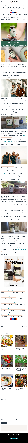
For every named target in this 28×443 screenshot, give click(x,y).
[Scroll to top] (26, 436)
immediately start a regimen (6, 141)
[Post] (15, 12)
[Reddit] (16, 12)
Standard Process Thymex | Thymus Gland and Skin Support (13, 290)
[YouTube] (17, 438)
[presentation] (7, 341)
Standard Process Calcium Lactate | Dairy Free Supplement (13, 308)
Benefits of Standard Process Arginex (8, 302)
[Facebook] (13, 12)
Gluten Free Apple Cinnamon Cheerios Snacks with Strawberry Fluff (21, 369)
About (9, 434)
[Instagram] (15, 438)
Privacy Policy (17, 434)
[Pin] (11, 12)
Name (2, 419)
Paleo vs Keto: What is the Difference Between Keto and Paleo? (7, 349)
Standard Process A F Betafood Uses (8, 296)
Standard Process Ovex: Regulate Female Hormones (11, 314)
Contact (12, 434)
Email (16, 419)
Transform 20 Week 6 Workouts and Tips (5, 325)
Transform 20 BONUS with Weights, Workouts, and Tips (21, 325)
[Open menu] (1, 1)
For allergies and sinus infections (7, 165)
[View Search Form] (26, 1)
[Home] (4, 5)
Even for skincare (4, 173)
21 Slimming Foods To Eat (6, 368)
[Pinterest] (11, 438)
